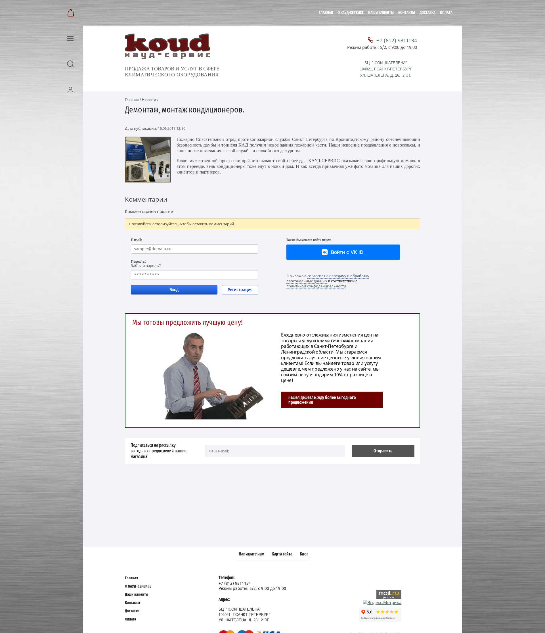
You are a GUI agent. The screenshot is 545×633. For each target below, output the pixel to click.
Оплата (446, 13)
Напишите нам (251, 554)
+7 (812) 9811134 (396, 40)
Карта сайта (282, 554)
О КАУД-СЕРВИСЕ (351, 13)
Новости (149, 99)
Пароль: (138, 261)
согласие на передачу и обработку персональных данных (327, 278)
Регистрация (240, 289)
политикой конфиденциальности (316, 286)
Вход (174, 289)
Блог (304, 554)
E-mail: (136, 239)
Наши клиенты (381, 13)
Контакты (406, 13)
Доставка (427, 13)
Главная (326, 13)
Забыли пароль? (146, 265)
